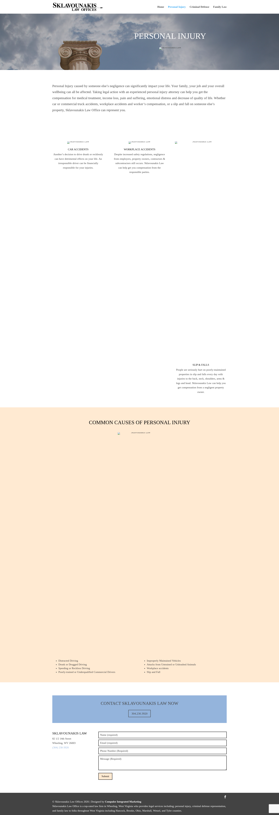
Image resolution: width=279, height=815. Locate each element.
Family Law (220, 7)
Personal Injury (177, 7)
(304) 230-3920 (60, 747)
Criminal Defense (199, 7)
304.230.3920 (139, 713)
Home (160, 7)
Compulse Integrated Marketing (123, 801)
